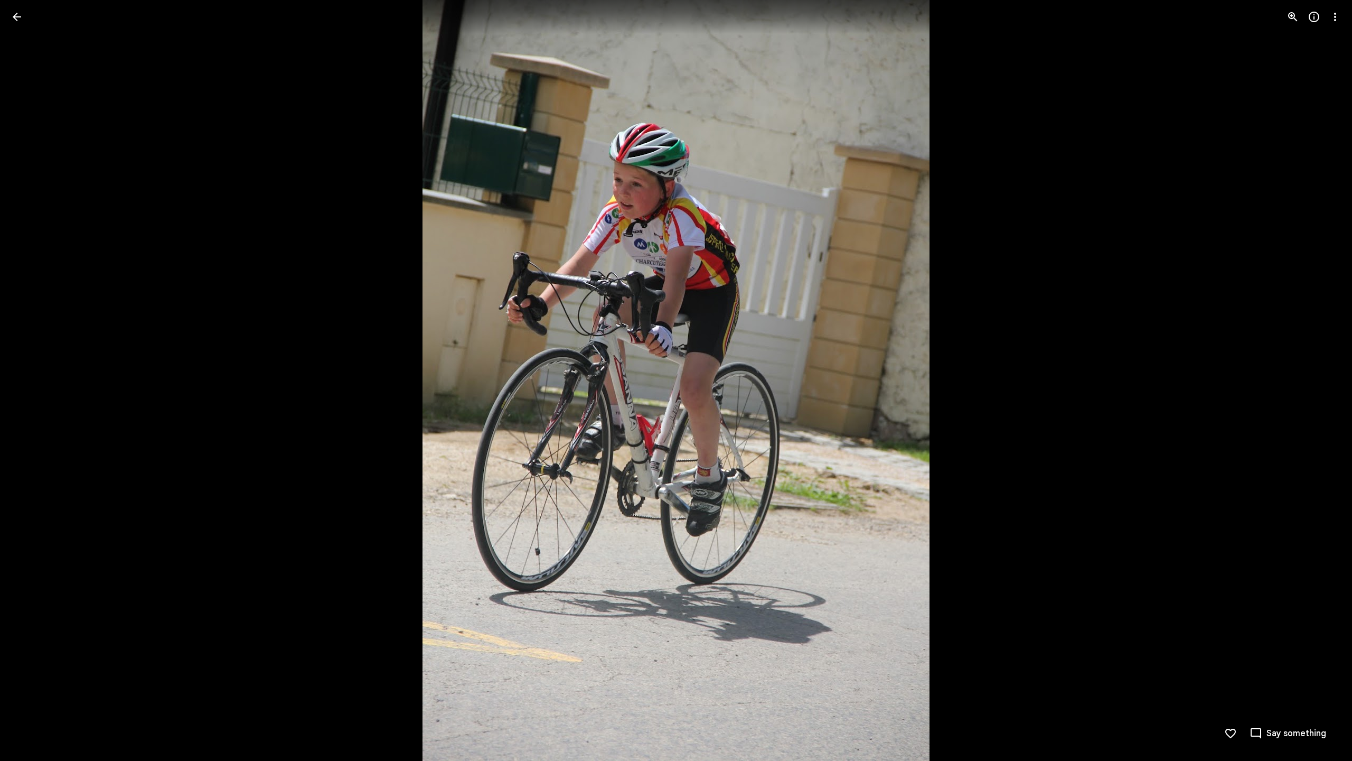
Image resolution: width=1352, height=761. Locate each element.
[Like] (1230, 733)
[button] (29, 380)
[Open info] (1314, 16)
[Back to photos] (17, 17)
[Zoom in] (1292, 16)
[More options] (1335, 16)
